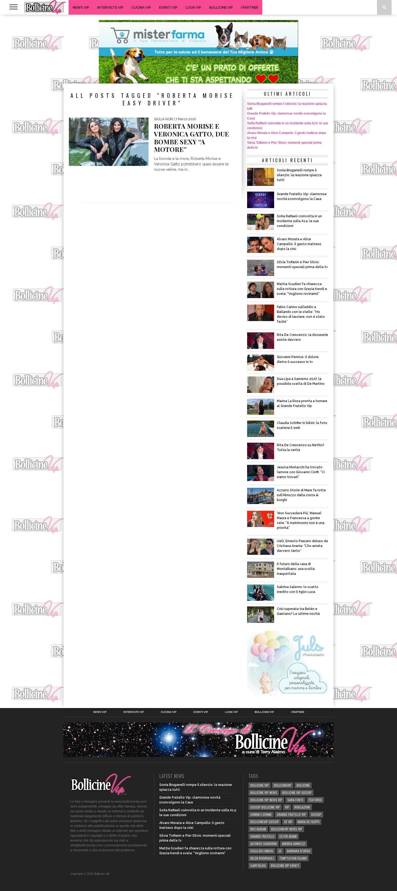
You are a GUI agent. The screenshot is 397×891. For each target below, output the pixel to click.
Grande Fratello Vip (291, 814)
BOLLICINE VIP (259, 785)
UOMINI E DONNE (261, 814)
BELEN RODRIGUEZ (262, 858)
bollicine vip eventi (285, 865)
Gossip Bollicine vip (265, 807)
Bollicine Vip (221, 7)
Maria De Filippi (308, 821)
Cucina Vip (141, 7)
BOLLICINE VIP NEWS (263, 792)
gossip (316, 814)
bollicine (303, 785)
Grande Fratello (262, 836)
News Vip (81, 7)
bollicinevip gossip (264, 821)
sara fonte (295, 799)
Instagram (258, 829)
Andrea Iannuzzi (293, 843)
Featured (315, 799)
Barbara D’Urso (298, 851)
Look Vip (193, 7)
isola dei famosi (261, 851)
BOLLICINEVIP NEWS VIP (286, 829)
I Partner (249, 7)
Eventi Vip (168, 7)
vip (287, 807)
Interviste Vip (110, 7)
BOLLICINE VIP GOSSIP (297, 792)
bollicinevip (282, 785)
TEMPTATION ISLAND (293, 858)
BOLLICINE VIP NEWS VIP (266, 799)
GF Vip (288, 821)
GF (280, 851)
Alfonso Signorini (263, 843)
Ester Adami (288, 836)
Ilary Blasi (258, 865)
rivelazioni (302, 807)
